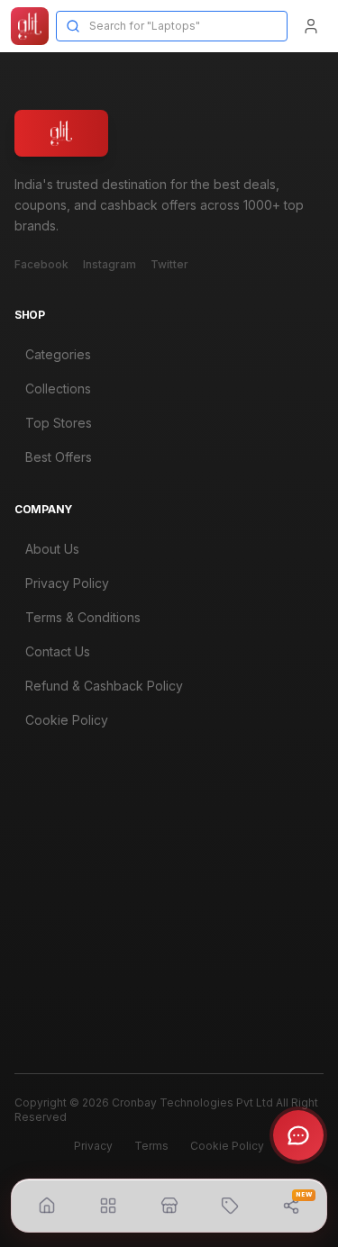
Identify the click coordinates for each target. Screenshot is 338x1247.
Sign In (45, 921)
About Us (52, 548)
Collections (58, 388)
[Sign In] (311, 26)
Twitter (169, 264)
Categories (58, 354)
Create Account (71, 955)
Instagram (109, 264)
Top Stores (58, 422)
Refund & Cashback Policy (104, 685)
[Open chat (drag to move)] (298, 1135)
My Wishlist (58, 990)
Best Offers (58, 457)
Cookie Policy (66, 719)
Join (292, 866)
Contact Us (57, 651)
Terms (151, 1145)
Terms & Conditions (83, 617)
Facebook (41, 264)
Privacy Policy (67, 583)
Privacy (93, 1145)
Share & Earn (63, 1024)
